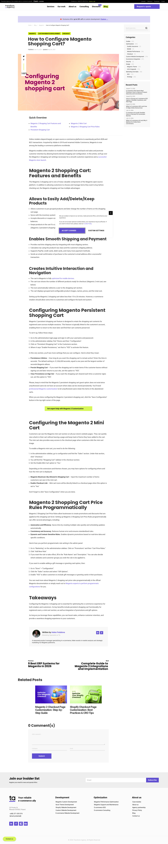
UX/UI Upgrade (131, 69)
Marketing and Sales (132, 71)
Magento (41, 25)
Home (30, 25)
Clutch (163, 1)
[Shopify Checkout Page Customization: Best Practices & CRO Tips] (86, 694)
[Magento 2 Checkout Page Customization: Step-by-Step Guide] (51, 694)
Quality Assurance (132, 46)
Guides (128, 41)
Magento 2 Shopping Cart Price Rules (85, 127)
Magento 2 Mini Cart (79, 123)
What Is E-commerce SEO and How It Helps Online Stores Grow (136, 107)
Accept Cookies (69, 231)
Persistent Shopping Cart (40, 130)
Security (128, 61)
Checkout (66, 33)
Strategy (129, 77)
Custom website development (49, 33)
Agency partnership (139, 807)
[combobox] (137, 28)
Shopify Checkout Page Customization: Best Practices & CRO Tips (83, 710)
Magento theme (132, 66)
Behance (150, 1)
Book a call (92, 1)
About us (135, 805)
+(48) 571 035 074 (16, 814)
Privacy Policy (137, 810)
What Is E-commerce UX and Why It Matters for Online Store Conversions (136, 122)
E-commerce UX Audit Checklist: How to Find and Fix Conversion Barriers (135, 114)
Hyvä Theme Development (65, 805)
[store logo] (9, 6)
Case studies (136, 802)
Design (128, 64)
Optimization (130, 44)
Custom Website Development (66, 810)
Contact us (136, 816)
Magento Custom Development (66, 802)
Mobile (129, 49)
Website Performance (133, 51)
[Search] (146, 28)
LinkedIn (143, 1)
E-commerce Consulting (102, 810)
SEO (128, 74)
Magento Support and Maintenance (106, 805)
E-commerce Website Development (67, 813)
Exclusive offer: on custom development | (85, 19)
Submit (42, 756)
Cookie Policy (88, 223)
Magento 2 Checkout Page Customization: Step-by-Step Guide (50, 710)
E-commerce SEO (100, 807)
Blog (35, 25)
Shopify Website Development (66, 807)
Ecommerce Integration (133, 59)
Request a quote (144, 6)
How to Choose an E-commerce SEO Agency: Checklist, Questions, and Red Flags (137, 100)
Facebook (156, 1)
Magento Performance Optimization (106, 802)
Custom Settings (96, 231)
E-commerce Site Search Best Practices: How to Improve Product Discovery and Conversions (136, 92)
